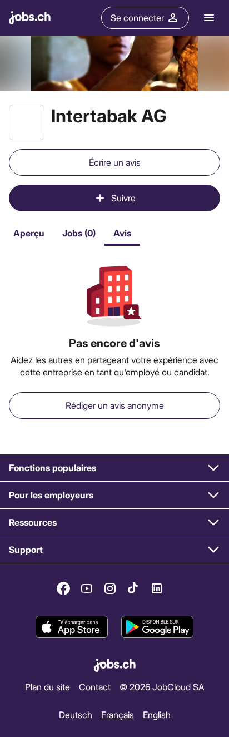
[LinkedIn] (157, 588)
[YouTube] (86, 588)
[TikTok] (133, 588)
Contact (95, 686)
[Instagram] (110, 588)
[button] (114, 468)
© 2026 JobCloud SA (162, 686)
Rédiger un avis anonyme (115, 405)
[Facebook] (63, 588)
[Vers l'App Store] (72, 627)
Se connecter (137, 17)
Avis (122, 232)
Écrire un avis (115, 162)
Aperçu (28, 232)
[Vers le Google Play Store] (157, 627)
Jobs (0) (79, 232)
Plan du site (47, 686)
